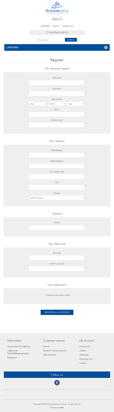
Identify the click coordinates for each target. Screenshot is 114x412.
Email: (57, 109)
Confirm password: (57, 264)
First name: (57, 78)
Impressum (12, 357)
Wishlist (82, 363)
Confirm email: (57, 120)
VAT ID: (57, 223)
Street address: (57, 150)
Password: (57, 253)
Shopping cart (85, 359)
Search (46, 346)
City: (57, 182)
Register (45, 26)
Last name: (57, 88)
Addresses (84, 354)
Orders (82, 350)
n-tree (61, 407)
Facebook (57, 382)
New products (49, 354)
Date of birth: (57, 99)
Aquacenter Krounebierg (18, 346)
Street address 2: (57, 161)
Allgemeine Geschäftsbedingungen (18, 352)
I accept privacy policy (55, 295)
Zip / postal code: (57, 172)
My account (84, 346)
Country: (57, 193)
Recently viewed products (54, 350)
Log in (55, 26)
